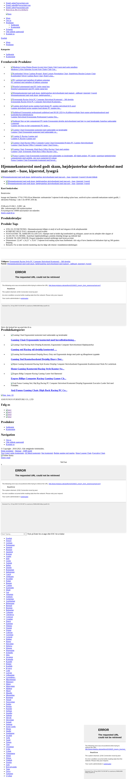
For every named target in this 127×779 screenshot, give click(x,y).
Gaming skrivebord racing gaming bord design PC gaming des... (36, 108)
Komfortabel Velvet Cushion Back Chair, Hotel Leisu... (32, 76)
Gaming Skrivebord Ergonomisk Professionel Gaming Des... (34, 117)
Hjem (8, 18)
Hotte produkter (7, 451)
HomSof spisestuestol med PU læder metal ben (29, 89)
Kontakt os (10, 34)
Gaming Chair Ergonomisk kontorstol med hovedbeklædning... (43, 340)
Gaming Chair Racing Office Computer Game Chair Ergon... (35, 145)
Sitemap (18, 451)
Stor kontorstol (47, 453)
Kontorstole (15, 27)
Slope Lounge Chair (83, 453)
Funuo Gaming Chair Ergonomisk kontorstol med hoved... (34, 160)
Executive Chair (98, 453)
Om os (8, 20)
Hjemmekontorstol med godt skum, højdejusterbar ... (31, 95)
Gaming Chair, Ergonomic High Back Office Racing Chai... (34, 151)
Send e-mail (5, 458)
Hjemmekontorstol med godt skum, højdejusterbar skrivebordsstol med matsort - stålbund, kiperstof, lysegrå (49, 264)
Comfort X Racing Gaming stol (23, 139)
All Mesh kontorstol (32, 453)
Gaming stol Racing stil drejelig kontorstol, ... (34, 349)
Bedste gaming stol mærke (64, 453)
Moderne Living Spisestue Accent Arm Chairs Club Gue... (34, 69)
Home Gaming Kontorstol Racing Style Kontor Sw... (37, 368)
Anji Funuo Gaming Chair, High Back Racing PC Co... (39, 390)
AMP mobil (27, 451)
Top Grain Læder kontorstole (12, 453)
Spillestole (15, 25)
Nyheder (9, 29)
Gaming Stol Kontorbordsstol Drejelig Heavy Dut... (37, 359)
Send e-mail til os (8, 213)
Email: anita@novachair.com (17, 3)
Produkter (10, 23)
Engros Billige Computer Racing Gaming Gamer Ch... (38, 378)
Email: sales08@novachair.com (18, 5)
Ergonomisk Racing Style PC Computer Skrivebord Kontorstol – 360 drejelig (40, 261)
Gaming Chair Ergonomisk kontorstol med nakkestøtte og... (34, 132)
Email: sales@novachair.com (17, 7)
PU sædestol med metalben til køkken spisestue (29, 82)
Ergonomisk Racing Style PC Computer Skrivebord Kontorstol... (36, 102)
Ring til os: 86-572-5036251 (17, 10)
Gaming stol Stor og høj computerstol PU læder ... (30, 126)
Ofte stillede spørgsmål (15, 32)
